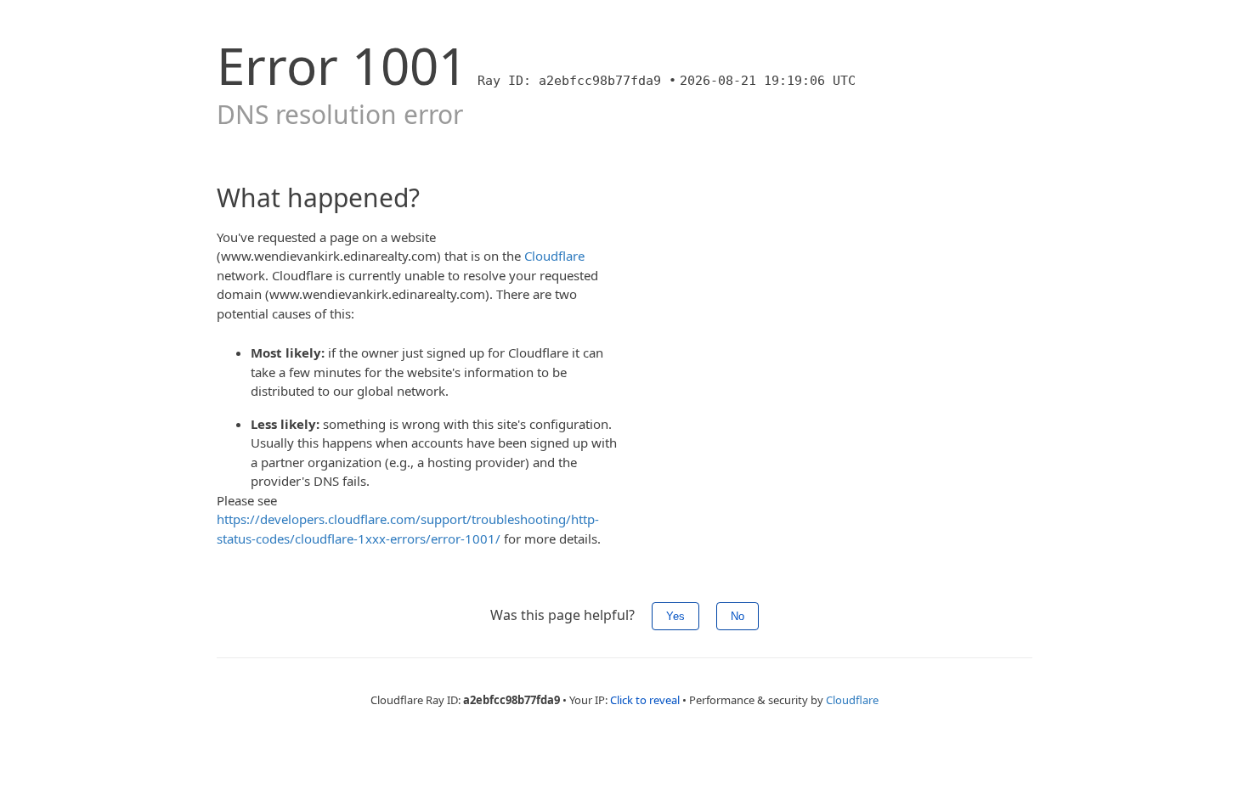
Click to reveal (645, 700)
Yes (675, 616)
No (737, 616)
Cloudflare (554, 255)
